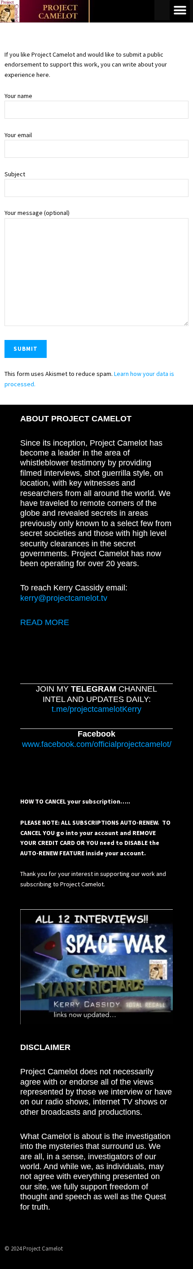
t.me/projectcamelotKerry (96, 709)
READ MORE (44, 622)
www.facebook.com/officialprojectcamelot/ (96, 744)
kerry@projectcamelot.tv (63, 598)
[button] (180, 10)
